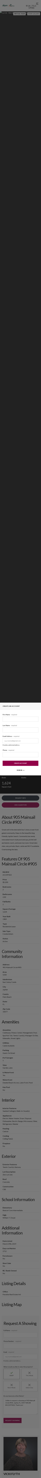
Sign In (19, 770)
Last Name (10, 725)
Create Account (20, 763)
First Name (10, 714)
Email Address (11, 736)
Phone (8, 750)
